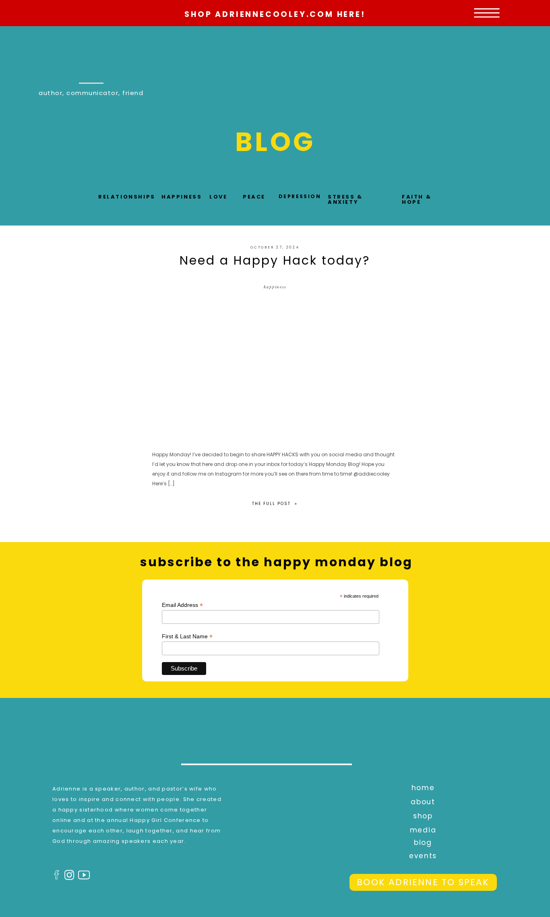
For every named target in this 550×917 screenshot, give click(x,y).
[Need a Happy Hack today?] (275, 368)
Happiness (275, 287)
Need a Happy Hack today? (275, 260)
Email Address (182, 605)
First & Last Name (187, 636)
